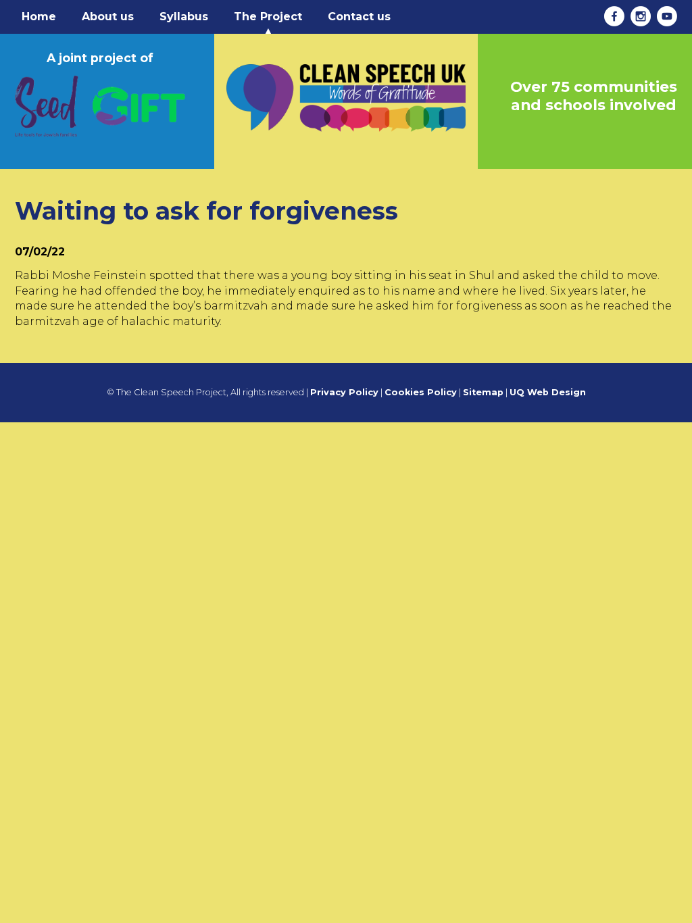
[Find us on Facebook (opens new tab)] (612, 16)
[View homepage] (345, 82)
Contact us (359, 16)
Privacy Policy (344, 392)
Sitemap (483, 392)
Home (39, 16)
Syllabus (183, 16)
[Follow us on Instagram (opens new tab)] (639, 16)
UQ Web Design (548, 392)
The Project (268, 16)
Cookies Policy (421, 392)
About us (108, 16)
